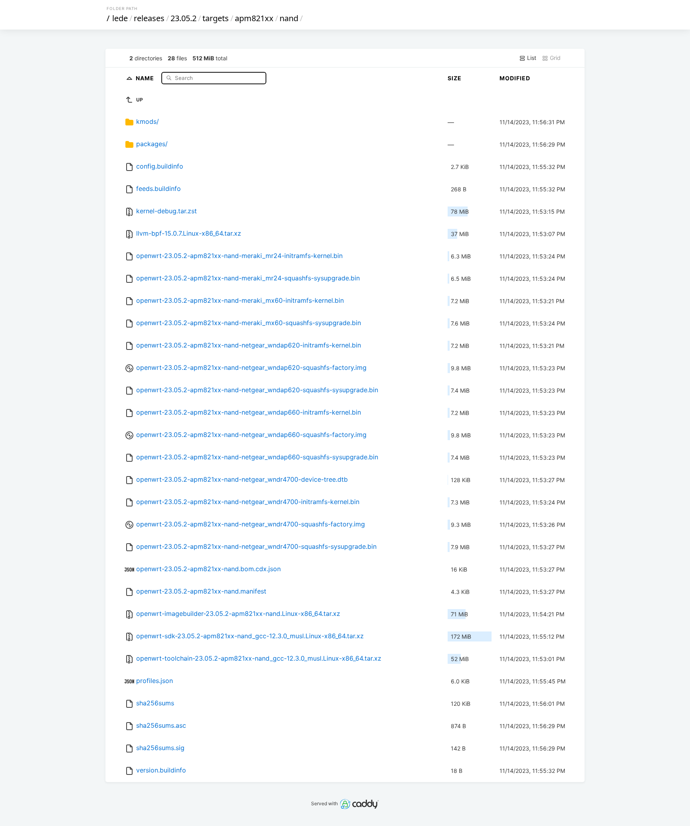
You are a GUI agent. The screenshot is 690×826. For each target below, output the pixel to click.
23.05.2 (183, 18)
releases (149, 18)
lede (120, 18)
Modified (515, 78)
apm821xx (254, 18)
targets (215, 18)
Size (455, 78)
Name (146, 77)
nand (289, 18)
